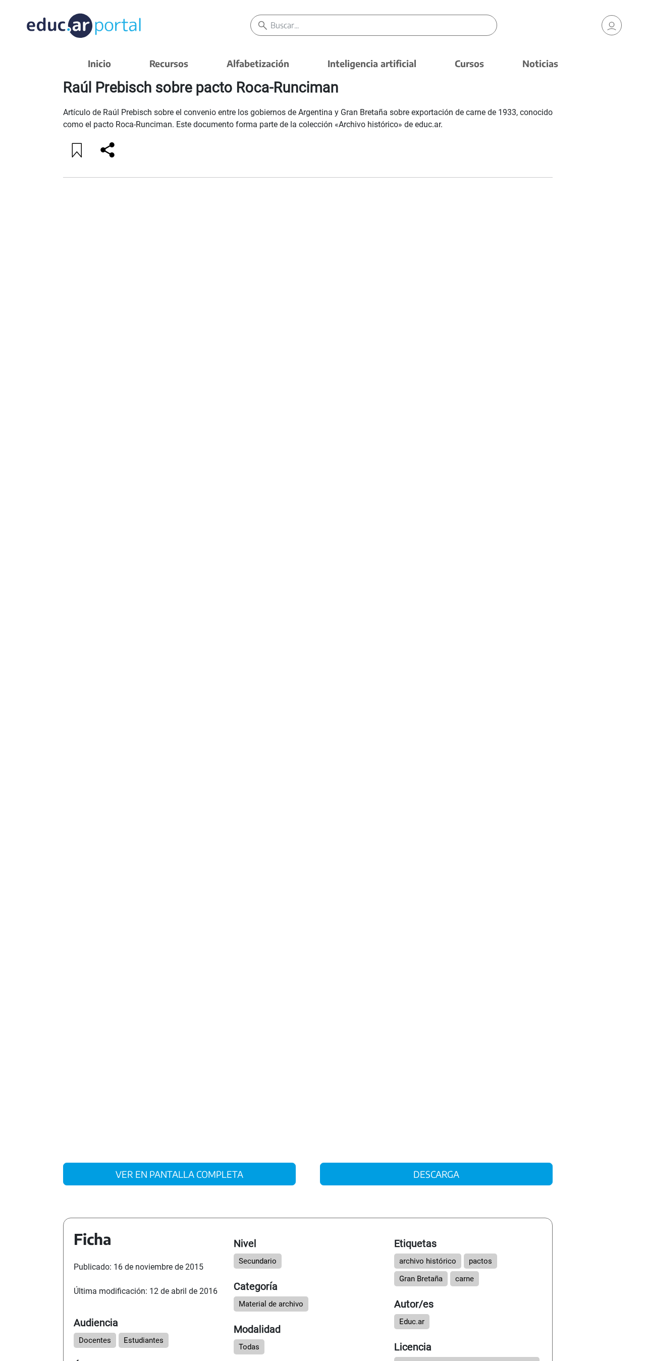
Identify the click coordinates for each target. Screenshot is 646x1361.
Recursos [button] (168, 63)
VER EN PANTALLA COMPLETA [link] (179, 1174)
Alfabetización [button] (258, 63)
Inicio (99, 63)
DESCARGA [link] (436, 1174)
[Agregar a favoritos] (77, 150)
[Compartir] (107, 150)
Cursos (469, 63)
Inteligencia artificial (372, 63)
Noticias (540, 63)
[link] (612, 25)
